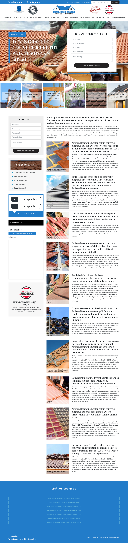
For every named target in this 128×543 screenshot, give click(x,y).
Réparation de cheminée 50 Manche (52, 18)
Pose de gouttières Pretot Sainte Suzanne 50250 (64, 502)
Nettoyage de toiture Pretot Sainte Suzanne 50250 (64, 498)
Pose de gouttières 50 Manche (37, 18)
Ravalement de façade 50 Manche (118, 18)
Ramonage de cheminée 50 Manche (87, 18)
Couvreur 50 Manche (7, 18)
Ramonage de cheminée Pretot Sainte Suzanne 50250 (64, 514)
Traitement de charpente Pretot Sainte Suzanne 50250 (64, 510)
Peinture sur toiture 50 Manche (102, 18)
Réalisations (17, 34)
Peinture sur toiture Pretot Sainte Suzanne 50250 (64, 518)
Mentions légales (114, 537)
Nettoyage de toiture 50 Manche (21, 18)
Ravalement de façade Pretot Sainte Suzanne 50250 (64, 522)
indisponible (17, 2)
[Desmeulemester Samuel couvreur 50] (64, 10)
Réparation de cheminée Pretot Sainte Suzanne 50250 (64, 506)
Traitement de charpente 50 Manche (70, 18)
